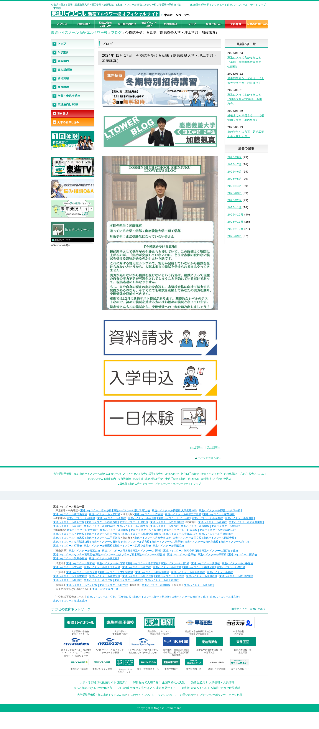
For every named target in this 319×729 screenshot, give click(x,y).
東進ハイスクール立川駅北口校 (71, 541)
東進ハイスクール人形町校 (104, 514)
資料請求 (206, 478)
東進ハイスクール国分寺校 (219, 537)
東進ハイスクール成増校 (195, 526)
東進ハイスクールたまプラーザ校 (115, 554)
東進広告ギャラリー (63, 240)
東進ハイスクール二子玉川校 (103, 537)
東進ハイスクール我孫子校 (81, 572)
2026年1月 (234, 207)
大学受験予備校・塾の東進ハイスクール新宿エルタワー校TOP (89, 473)
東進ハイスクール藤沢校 (242, 554)
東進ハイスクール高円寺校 (99, 526)
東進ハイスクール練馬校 (225, 526)
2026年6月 (234, 171)
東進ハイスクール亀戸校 (142, 518)
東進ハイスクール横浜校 (103, 558)
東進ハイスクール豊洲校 (239, 518)
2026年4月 (234, 186)
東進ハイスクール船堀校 (134, 522)
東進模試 (150, 478)
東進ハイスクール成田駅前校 (236, 576)
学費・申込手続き (168, 478)
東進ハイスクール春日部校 (143, 563)
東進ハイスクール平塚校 (212, 554)
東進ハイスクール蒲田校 (114, 530)
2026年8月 (234, 157)
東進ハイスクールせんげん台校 (102, 567)
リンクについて (167, 694)
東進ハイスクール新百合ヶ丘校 (220, 550)
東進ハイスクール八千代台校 (162, 580)
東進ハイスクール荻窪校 (67, 526)
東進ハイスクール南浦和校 (199, 567)
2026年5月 (234, 178)
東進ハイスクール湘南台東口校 (181, 550)
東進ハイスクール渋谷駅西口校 (217, 530)
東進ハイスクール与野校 (231, 567)
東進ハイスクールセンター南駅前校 (74, 554)
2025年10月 (235, 228)
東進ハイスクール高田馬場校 (70, 514)
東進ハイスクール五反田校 (146, 530)
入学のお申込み (222, 478)
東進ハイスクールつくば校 (81, 585)
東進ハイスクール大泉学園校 (246, 522)
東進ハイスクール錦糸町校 (207, 518)
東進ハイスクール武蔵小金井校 (132, 545)
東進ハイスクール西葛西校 (102, 522)
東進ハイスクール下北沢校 (68, 533)
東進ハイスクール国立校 (187, 537)
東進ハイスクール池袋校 (212, 522)
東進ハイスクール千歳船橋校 (216, 533)
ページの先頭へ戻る (209, 457)
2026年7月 (234, 164)
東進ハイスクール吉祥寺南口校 (152, 537)
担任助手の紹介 (190, 473)
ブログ (116, 32)
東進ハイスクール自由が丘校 (103, 533)
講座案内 (110, 478)
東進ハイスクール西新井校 (68, 522)
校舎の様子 (147, 473)
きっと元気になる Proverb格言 (92, 688)
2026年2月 (234, 200)
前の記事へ (196, 447)
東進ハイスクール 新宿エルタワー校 (79, 32)
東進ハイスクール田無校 (106, 541)
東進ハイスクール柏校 (220, 572)
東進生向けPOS (189, 478)
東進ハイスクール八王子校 (167, 541)
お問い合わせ (188, 694)
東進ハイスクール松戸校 (98, 580)
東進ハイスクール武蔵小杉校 (70, 558)
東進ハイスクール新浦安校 (104, 576)
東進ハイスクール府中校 (234, 541)
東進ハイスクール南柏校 (128, 580)
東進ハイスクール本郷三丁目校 (183, 514)
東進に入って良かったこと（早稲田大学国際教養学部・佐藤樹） (245, 62)
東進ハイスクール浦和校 (80, 563)
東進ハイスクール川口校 (175, 563)
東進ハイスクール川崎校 (147, 550)
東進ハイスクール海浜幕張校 (188, 572)
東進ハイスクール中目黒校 (68, 537)
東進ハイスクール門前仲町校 (167, 522)
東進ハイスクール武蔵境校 (168, 545)
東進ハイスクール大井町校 (82, 530)
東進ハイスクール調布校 (135, 541)
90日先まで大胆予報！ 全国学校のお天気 (159, 682)
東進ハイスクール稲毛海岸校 (152, 572)
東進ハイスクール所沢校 (167, 567)
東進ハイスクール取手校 (113, 585)
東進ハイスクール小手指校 (237, 563)
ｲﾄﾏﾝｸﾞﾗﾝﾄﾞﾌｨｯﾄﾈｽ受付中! (76, 656)
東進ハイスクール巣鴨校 (164, 526)
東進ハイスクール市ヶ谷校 (96, 510)
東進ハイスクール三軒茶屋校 (180, 530)
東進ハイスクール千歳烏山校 (180, 533)
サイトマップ (258, 4)
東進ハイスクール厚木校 (116, 550)
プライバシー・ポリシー (169, 483)
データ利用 (235, 694)
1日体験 (122, 483)
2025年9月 (234, 236)
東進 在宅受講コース (105, 589)
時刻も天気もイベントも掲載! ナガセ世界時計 (211, 688)
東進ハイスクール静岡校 (156, 585)
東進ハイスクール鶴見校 (150, 554)
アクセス (133, 473)
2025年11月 (235, 221)
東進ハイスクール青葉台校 (84, 550)
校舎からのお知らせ (167, 473)
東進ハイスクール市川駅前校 (116, 572)
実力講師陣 (124, 478)
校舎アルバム (256, 473)
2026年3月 (234, 193)
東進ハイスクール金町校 (111, 518)
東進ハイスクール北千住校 (174, 518)
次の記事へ (213, 447)
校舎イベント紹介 (211, 473)
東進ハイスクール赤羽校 (148, 514)
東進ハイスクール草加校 (136, 567)
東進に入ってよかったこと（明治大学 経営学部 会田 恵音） (244, 99)
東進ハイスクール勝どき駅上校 (131, 510)
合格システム (96, 478)
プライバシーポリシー (213, 694)
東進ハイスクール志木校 (67, 567)
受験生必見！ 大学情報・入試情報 (212, 682)
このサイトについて (142, 694)
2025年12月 (235, 214)
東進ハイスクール (237, 4)
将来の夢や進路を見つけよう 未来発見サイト (147, 688)
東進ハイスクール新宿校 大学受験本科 (174, 510)
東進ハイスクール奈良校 (198, 585)
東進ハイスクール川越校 (205, 563)
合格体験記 (230, 473)
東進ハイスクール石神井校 (132, 526)
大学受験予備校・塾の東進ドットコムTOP (102, 694)
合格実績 (138, 478)
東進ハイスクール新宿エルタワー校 (219, 510)
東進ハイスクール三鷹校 (98, 545)
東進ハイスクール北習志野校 (70, 576)
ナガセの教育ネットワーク (70, 609)
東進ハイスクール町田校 (67, 545)
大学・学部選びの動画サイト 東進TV (103, 682)
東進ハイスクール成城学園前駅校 (141, 533)
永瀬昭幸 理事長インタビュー (207, 4)
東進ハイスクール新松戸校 (137, 576)
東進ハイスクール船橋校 (67, 580)
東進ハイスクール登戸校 (181, 554)
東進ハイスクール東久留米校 (202, 541)
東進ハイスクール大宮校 (111, 563)
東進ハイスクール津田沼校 (201, 576)
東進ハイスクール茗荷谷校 (219, 514)
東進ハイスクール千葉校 (169, 576)
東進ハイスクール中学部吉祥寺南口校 (109, 596)
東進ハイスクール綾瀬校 (81, 518)
